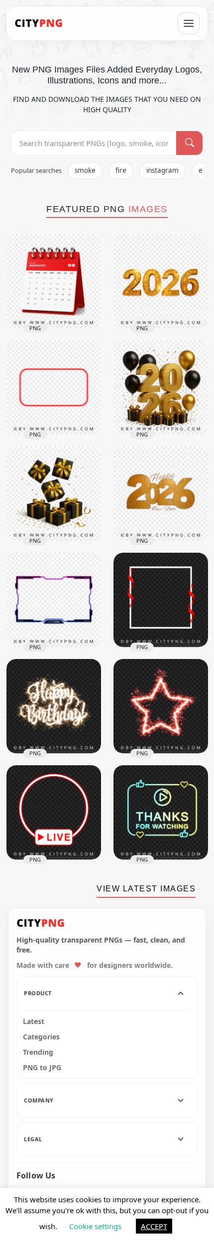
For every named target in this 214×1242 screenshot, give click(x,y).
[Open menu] (189, 23)
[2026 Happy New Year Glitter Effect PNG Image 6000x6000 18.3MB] (160, 493)
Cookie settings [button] (95, 1226)
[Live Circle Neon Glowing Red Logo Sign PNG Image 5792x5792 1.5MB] (53, 812)
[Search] (189, 143)
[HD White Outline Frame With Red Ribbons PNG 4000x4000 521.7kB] (160, 600)
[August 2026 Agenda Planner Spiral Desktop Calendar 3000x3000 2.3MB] (53, 281)
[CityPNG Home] (38, 23)
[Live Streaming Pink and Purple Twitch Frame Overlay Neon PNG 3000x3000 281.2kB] (53, 600)
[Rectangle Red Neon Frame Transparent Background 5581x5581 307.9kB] (53, 387)
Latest (33, 1021)
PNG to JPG (42, 1067)
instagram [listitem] (162, 170)
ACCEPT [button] (154, 1226)
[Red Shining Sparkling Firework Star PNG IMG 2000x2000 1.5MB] (160, 706)
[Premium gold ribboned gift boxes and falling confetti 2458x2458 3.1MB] (53, 493)
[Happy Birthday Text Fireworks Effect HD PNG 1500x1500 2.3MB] (53, 706)
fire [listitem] (120, 170)
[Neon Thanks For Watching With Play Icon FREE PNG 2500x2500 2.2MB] (160, 812)
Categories (41, 1036)
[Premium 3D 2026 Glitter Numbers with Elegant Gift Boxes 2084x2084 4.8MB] (160, 387)
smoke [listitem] (85, 170)
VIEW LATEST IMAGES (146, 888)
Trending (38, 1052)
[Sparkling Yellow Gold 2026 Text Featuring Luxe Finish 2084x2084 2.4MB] (160, 281)
